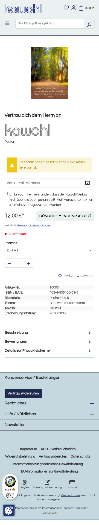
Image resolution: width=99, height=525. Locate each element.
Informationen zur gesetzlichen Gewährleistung (47, 464)
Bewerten (87, 275)
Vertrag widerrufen (23, 393)
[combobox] (50, 23)
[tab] (48, 332)
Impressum (28, 449)
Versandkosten (70, 495)
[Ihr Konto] (73, 8)
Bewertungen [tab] (16, 341)
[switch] (10, 495)
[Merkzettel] (66, 8)
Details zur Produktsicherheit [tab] (28, 350)
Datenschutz (80, 456)
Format (11, 243)
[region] (49, 77)
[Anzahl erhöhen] (28, 263)
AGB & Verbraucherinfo (58, 449)
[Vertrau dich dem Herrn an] (49, 73)
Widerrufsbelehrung (20, 456)
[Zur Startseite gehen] (23, 8)
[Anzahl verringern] (9, 263)
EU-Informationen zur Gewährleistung (49, 471)
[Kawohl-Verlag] (28, 129)
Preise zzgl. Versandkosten (34, 225)
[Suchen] (89, 23)
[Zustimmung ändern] (9, 510)
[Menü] (7, 23)
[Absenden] (87, 182)
